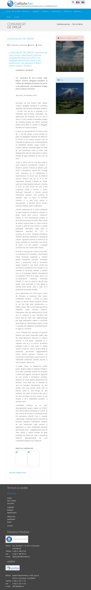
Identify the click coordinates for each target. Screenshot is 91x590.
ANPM (11, 561)
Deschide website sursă (17, 473)
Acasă (8, 11)
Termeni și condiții (17, 488)
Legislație (36, 11)
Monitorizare (56, 11)
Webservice (68, 11)
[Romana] (77, 2)
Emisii (8, 17)
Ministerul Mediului (18, 532)
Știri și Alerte (16, 11)
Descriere (25, 11)
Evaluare (45, 11)
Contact (16, 17)
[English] (82, 2)
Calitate (23, 3)
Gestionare (77, 11)
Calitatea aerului (63, 24)
